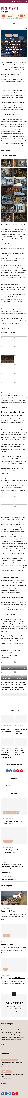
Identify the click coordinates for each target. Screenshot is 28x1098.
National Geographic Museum (13, 978)
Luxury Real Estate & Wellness (11, 812)
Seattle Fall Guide (8, 911)
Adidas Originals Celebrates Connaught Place (13, 851)
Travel (15, 35)
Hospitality (8, 35)
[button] (14, 23)
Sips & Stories (7, 945)
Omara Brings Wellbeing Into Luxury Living (13, 822)
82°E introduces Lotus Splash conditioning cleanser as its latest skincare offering (7, 754)
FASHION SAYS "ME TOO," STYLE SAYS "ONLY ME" (20, 752)
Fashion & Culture (8, 841)
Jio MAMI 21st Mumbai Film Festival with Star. (6, 730)
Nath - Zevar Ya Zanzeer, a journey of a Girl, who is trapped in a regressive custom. (21, 731)
